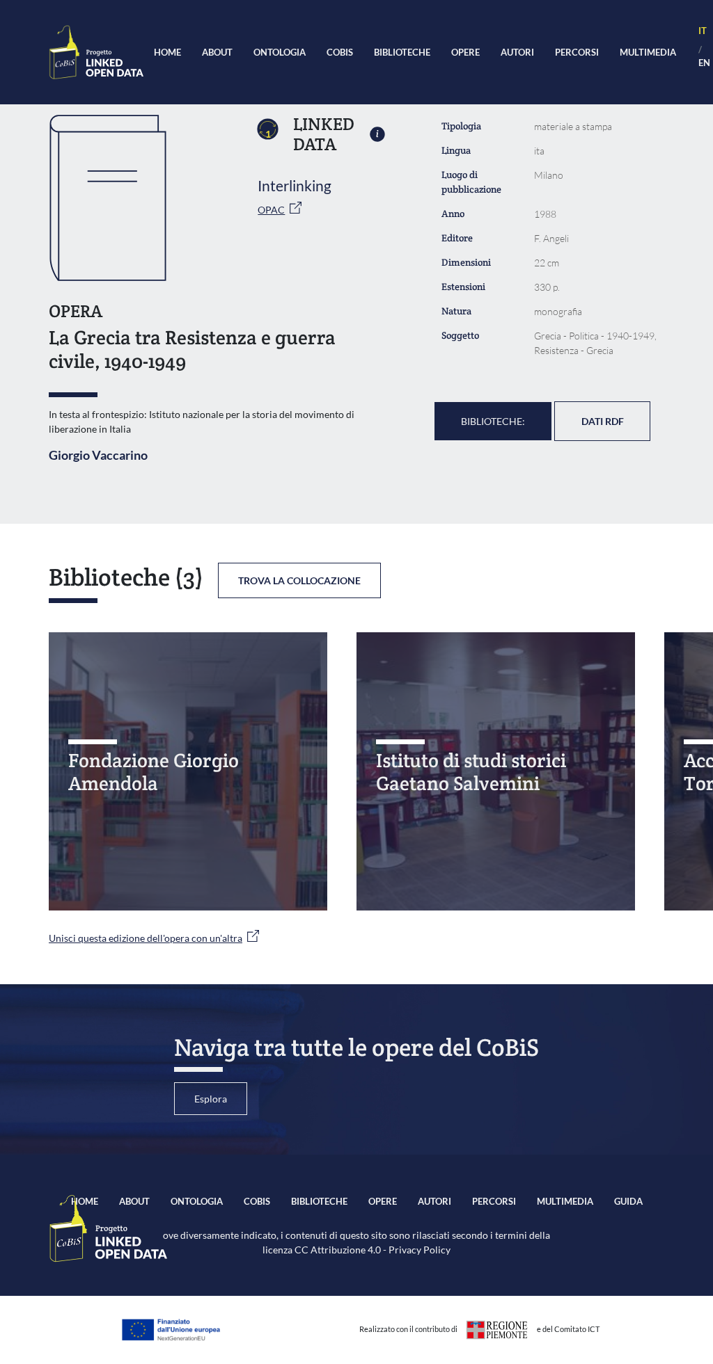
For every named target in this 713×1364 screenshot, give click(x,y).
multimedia (648, 52)
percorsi (577, 52)
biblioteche (402, 52)
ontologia (279, 52)
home (167, 52)
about (217, 52)
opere (465, 52)
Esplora (210, 1099)
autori (517, 52)
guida (628, 1201)
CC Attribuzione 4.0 (338, 1249)
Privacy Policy (419, 1249)
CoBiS (340, 52)
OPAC (271, 210)
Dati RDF (602, 421)
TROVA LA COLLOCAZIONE (299, 580)
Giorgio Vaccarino (98, 455)
